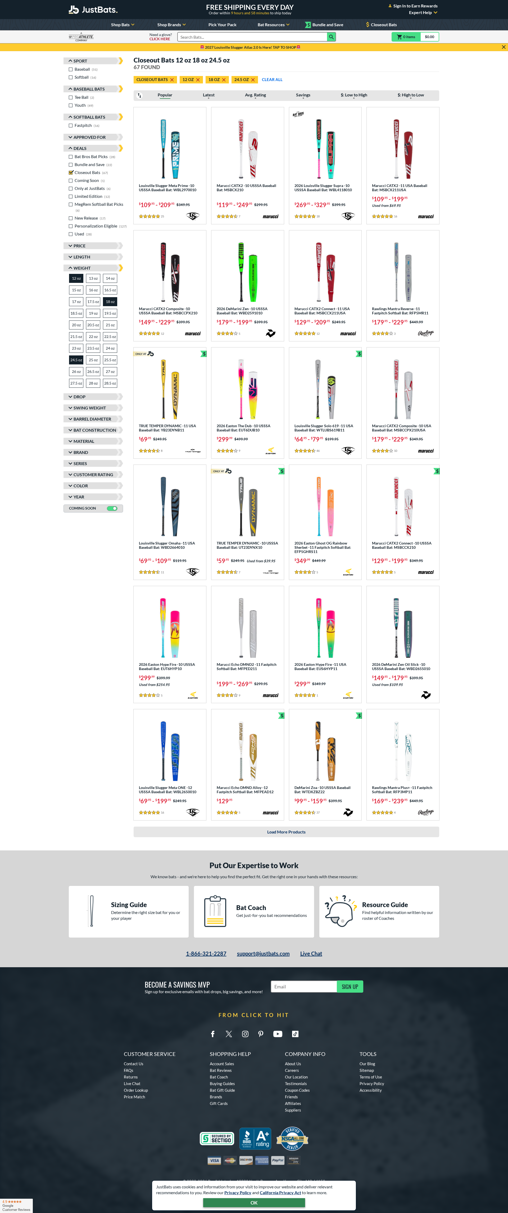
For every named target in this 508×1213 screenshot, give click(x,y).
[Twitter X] (229, 1034)
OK (254, 1203)
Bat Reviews (221, 1070)
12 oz (188, 79)
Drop (79, 396)
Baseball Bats (89, 88)
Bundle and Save (325, 25)
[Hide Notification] (504, 47)
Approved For (90, 137)
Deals (80, 148)
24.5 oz (241, 79)
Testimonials (296, 1083)
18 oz (214, 79)
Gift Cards (219, 1103)
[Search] (331, 37)
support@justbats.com (263, 953)
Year (79, 496)
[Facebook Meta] (213, 1034)
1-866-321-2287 (206, 953)
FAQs (128, 1070)
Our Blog (367, 1063)
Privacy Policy (237, 1192)
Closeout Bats (384, 24)
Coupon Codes (297, 1090)
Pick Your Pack (222, 24)
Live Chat (311, 953)
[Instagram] (245, 1034)
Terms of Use (371, 1076)
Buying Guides (222, 1083)
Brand (81, 452)
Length (82, 256)
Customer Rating (93, 474)
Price (79, 245)
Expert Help (420, 12)
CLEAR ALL (272, 79)
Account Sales (222, 1063)
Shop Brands (169, 24)
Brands (216, 1096)
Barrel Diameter (92, 418)
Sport (80, 60)
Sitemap (367, 1070)
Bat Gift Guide (222, 1090)
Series (80, 463)
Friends (291, 1096)
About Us (293, 1063)
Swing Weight (90, 407)
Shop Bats (120, 24)
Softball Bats (89, 116)
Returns (131, 1076)
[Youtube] (277, 1034)
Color (81, 485)
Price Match (134, 1096)
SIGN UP (350, 987)
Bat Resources (271, 24)
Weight (82, 267)
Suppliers (293, 1110)
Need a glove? (160, 37)
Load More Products (286, 831)
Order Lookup (136, 1090)
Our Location (296, 1076)
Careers (292, 1070)
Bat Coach (219, 1076)
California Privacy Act (280, 1192)
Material (84, 441)
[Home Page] (93, 9)
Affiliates (293, 1103)
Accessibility (371, 1090)
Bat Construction (95, 429)
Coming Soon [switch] (82, 508)
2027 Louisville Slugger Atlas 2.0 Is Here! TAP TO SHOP (250, 47)
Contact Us (133, 1063)
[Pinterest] (260, 1034)
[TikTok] (295, 1034)
